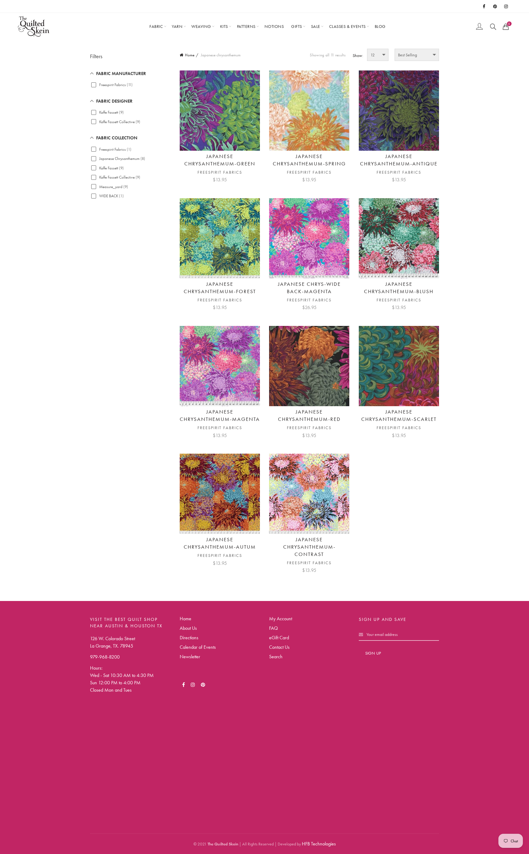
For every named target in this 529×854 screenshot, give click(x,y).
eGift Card (279, 637)
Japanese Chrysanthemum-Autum (220, 543)
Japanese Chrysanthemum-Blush (398, 288)
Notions (274, 26)
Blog (380, 26)
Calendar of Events (198, 647)
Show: (358, 55)
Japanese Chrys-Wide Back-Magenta (309, 288)
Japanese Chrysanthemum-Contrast (309, 546)
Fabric (156, 26)
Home (189, 55)
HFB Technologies (319, 844)
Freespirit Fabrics (219, 172)
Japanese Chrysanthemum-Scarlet (399, 415)
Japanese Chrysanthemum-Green (219, 160)
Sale (315, 26)
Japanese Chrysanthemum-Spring (309, 160)
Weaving (201, 26)
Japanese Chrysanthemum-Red (309, 415)
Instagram (506, 6)
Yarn (177, 26)
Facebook (484, 6)
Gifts (296, 26)
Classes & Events (347, 26)
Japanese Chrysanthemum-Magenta (220, 415)
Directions (189, 637)
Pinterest (495, 6)
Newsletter (190, 656)
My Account (280, 618)
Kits (224, 26)
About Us (188, 628)
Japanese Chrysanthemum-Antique (398, 160)
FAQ (273, 628)
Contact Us (279, 647)
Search (276, 656)
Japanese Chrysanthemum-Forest (220, 288)
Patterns (246, 26)
